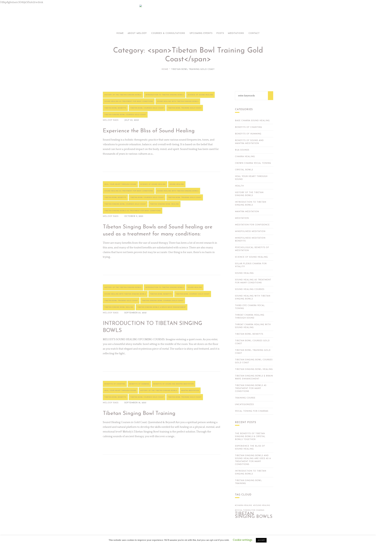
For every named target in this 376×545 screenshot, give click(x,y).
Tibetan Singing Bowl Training (139, 413)
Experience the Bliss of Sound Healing (149, 131)
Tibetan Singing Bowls (253, 515)
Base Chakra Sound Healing (252, 121)
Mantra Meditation (190, 390)
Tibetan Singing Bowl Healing (164, 204)
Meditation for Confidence (252, 225)
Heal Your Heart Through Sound (120, 184)
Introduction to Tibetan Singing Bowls (164, 95)
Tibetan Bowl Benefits (115, 108)
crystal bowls (244, 170)
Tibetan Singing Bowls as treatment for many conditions (132, 210)
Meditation (242, 218)
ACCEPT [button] (261, 540)
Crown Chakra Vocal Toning (253, 163)
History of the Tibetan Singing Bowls (122, 95)
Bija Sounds (242, 150)
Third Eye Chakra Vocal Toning (250, 307)
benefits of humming (139, 384)
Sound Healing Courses (249, 289)
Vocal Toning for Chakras (251, 411)
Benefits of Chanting (114, 384)
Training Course (245, 398)
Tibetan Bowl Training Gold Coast (184, 108)
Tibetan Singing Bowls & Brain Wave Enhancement (161, 307)
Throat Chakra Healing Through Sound (249, 316)
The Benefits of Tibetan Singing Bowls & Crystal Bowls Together (250, 436)
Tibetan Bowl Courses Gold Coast (147, 108)
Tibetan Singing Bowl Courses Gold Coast (125, 114)
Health (239, 186)
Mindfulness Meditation (250, 231)
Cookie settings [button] (242, 540)
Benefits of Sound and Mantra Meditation (173, 384)
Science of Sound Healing (200, 95)
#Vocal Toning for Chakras (249, 510)
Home (165, 69)
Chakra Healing (245, 157)
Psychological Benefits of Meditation (252, 249)
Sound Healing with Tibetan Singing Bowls (178, 101)
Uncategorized (244, 404)
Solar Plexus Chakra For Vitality (251, 265)
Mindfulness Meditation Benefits (250, 239)
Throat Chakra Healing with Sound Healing (253, 326)
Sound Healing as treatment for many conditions (128, 101)
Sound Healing (177, 184)
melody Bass (111, 120)
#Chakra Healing (243, 505)
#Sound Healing (261, 505)
